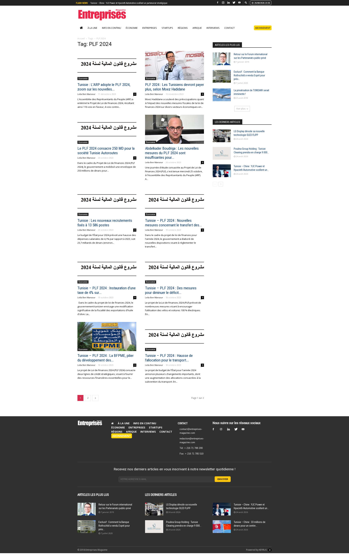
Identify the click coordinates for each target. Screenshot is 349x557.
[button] (246, 2)
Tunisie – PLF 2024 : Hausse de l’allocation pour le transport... (169, 361)
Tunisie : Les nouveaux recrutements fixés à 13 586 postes (104, 226)
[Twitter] (234, 2)
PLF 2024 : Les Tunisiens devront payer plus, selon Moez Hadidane (174, 90)
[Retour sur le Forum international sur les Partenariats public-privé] (222, 62)
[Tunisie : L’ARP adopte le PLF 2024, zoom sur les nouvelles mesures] (106, 69)
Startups (167, 31)
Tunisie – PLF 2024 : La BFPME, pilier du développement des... (105, 361)
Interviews (213, 31)
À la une (92, 31)
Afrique (197, 31)
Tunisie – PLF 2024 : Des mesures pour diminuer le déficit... (170, 294)
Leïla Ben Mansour (86, 98)
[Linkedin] (228, 2)
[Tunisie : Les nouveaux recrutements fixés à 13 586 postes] (106, 205)
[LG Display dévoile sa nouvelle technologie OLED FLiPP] (222, 139)
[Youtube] (239, 2)
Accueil (81, 42)
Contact (229, 31)
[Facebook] (217, 2)
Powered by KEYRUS (256, 553)
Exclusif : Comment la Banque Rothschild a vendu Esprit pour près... (249, 79)
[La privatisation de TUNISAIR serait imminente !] (222, 98)
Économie (132, 31)
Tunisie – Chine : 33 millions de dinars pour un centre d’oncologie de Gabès (126, 3)
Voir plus (240, 112)
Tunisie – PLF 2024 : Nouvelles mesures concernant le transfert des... (173, 226)
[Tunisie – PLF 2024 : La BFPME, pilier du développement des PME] (106, 340)
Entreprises (149, 31)
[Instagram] (223, 2)
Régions (183, 31)
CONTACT (183, 427)
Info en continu (111, 31)
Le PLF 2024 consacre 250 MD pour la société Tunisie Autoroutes (106, 154)
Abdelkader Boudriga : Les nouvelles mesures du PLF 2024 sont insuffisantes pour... (172, 157)
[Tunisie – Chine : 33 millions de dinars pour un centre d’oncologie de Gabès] (222, 530)
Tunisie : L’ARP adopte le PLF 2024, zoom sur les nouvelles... (103, 90)
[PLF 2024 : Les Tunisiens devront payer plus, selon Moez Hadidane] (174, 69)
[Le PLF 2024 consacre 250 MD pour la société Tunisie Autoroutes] (106, 133)
